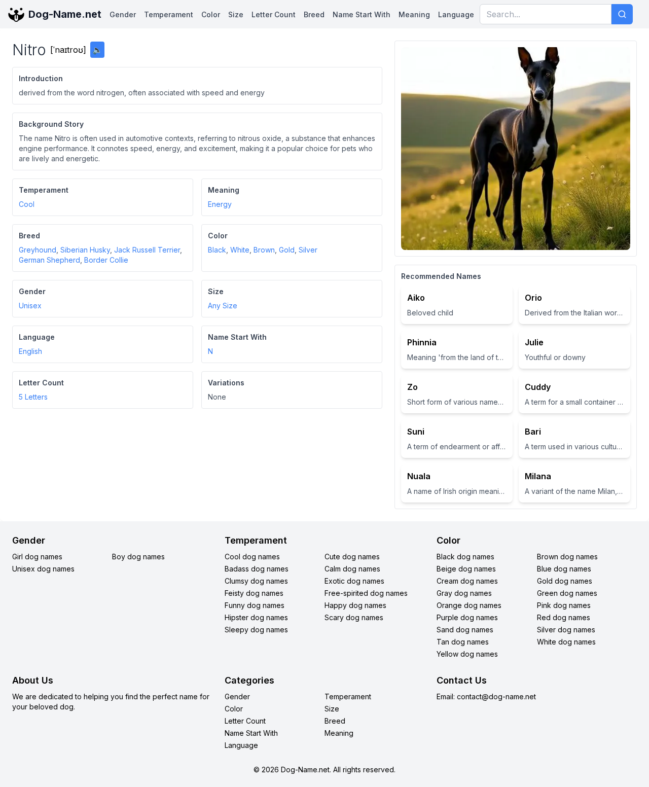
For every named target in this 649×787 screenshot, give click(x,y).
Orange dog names (469, 605)
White (239, 249)
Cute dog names (352, 556)
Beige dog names (466, 568)
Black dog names (465, 556)
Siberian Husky (85, 249)
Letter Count (273, 14)
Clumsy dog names (256, 581)
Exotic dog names (354, 581)
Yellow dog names (467, 654)
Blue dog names (564, 568)
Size (235, 14)
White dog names (566, 641)
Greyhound (37, 249)
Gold (287, 249)
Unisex (30, 305)
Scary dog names (353, 617)
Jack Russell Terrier (147, 249)
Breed (314, 14)
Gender (123, 14)
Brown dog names (567, 556)
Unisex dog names (43, 568)
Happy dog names (355, 605)
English (30, 351)
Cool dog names (252, 556)
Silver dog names (566, 629)
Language (456, 14)
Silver (308, 249)
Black (217, 249)
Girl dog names (37, 556)
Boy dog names (138, 556)
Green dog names (567, 593)
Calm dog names (352, 568)
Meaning (414, 14)
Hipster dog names (256, 617)
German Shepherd (49, 260)
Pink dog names (564, 605)
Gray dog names (464, 593)
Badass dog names (257, 568)
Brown (264, 249)
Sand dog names (465, 629)
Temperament (168, 14)
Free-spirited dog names (366, 593)
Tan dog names (463, 641)
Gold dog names (564, 581)
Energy (220, 204)
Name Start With (361, 14)
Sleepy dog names (256, 629)
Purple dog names (467, 617)
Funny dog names (254, 605)
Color (210, 14)
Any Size (222, 305)
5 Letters (33, 396)
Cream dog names (467, 581)
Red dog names (563, 617)
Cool (26, 204)
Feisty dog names (254, 593)
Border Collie (106, 260)
